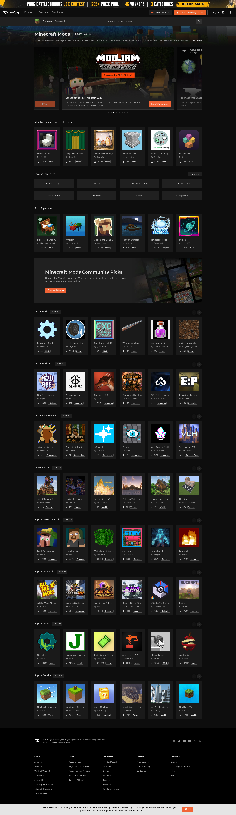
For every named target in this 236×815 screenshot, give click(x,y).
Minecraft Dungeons (43, 789)
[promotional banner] (118, 4)
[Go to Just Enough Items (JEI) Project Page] (75, 648)
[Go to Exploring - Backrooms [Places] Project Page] (189, 388)
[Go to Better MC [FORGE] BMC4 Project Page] (132, 596)
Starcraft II (38, 780)
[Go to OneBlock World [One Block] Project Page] (189, 700)
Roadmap (107, 780)
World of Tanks (40, 794)
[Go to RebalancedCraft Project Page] (47, 336)
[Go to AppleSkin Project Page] (189, 648)
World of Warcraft (42, 771)
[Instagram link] (174, 741)
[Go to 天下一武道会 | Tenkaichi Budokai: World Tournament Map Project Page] (132, 492)
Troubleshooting (143, 767)
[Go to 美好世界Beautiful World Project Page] (47, 492)
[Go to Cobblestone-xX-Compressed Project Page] (103, 336)
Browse (28, 12)
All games (38, 762)
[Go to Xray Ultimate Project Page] (160, 544)
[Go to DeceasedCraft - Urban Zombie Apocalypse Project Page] (75, 596)
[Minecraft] (37, 21)
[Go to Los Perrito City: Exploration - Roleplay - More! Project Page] (160, 700)
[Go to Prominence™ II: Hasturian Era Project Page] (103, 596)
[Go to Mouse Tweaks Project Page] (160, 648)
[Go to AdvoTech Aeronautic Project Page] (75, 388)
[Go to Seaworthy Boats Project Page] (132, 233)
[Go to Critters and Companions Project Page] (103, 233)
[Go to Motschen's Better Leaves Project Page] (103, 544)
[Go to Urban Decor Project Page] (47, 146)
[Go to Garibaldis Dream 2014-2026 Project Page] (75, 492)
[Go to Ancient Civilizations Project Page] (75, 440)
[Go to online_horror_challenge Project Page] (189, 336)
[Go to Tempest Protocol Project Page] (160, 233)
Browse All (61, 21)
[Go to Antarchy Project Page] (75, 233)
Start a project (75, 762)
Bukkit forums (108, 785)
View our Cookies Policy (130, 811)
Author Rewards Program (79, 771)
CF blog (106, 771)
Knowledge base (143, 762)
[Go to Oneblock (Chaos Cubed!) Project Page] (47, 700)
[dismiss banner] (231, 4)
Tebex (173, 771)
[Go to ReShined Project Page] (103, 440)
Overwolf (175, 762)
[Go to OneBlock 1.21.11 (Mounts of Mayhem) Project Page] (75, 700)
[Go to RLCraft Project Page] (189, 596)
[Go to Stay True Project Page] (132, 544)
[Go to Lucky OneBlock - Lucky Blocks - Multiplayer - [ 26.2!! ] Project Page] (103, 700)
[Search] (199, 21)
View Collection (152, 104)
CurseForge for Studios (180, 767)
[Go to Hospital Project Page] (189, 492)
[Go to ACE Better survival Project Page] (160, 388)
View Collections (55, 290)
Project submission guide (79, 767)
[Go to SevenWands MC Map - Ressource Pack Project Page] (189, 440)
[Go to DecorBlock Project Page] (189, 146)
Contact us (141, 771)
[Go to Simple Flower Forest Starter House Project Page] (160, 492)
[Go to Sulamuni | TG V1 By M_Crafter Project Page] (103, 492)
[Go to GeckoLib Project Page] (47, 648)
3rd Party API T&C (76, 780)
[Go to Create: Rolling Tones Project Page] (75, 336)
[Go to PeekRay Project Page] (132, 440)
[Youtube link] (184, 741)
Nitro (173, 776)
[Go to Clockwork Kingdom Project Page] (132, 388)
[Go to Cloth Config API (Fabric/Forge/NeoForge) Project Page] (103, 648)
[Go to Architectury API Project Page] (132, 648)
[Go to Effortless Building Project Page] (160, 146)
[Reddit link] (200, 741)
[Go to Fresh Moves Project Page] (75, 544)
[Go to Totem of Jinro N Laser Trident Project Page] (47, 440)
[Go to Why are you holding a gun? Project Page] (132, 336)
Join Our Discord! (110, 762)
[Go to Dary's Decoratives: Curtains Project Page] (75, 146)
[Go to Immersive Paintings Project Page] (103, 146)
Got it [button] (188, 809)
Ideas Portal (107, 767)
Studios (56, 12)
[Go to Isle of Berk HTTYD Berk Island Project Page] (132, 700)
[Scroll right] (199, 312)
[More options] (230, 12)
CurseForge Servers (111, 789)
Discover (47, 21)
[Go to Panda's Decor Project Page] (132, 146)
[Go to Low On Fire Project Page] (189, 544)
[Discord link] (189, 741)
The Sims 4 (39, 776)
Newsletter (107, 776)
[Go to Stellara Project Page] (189, 233)
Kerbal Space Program (43, 785)
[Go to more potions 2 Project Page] (160, 336)
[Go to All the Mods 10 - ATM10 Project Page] (47, 596)
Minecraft (38, 767)
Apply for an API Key (77, 776)
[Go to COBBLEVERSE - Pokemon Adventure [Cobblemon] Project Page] (160, 596)
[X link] (194, 741)
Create (42, 12)
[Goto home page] (12, 12)
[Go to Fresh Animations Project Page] (47, 544)
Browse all (195, 174)
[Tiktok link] (179, 741)
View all (55, 311)
